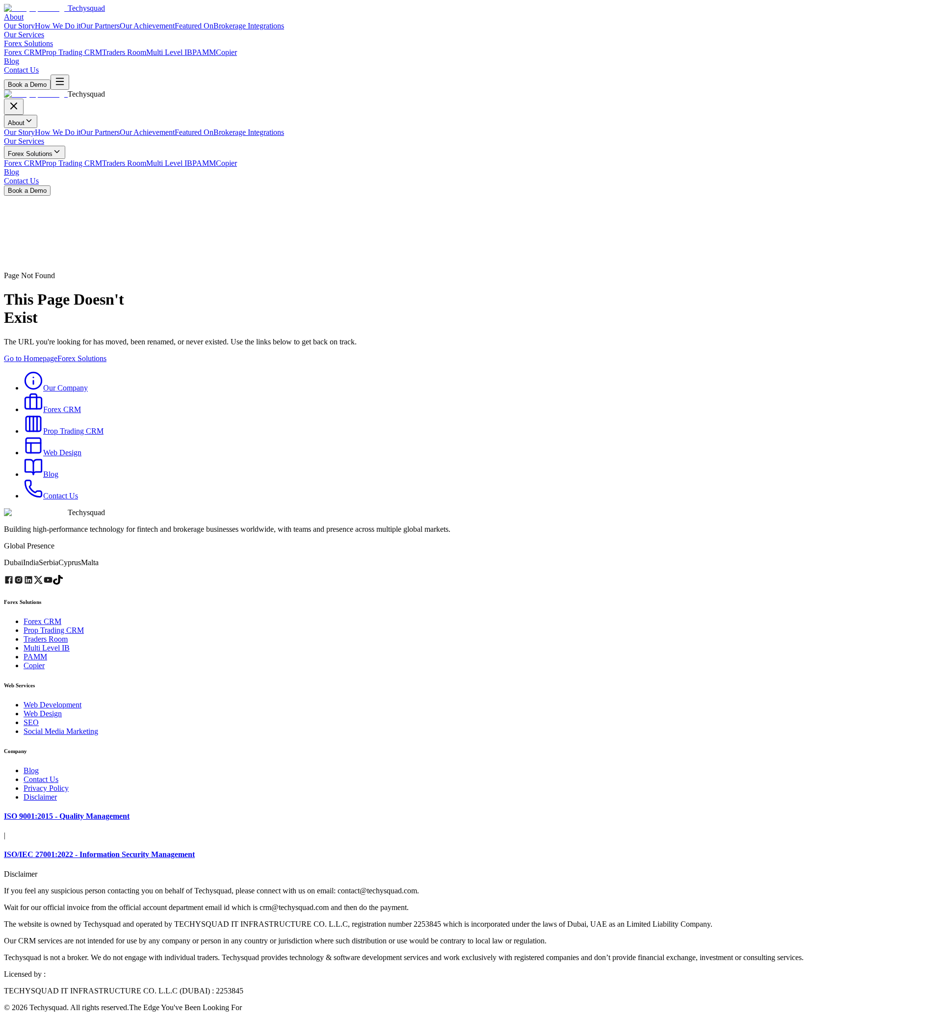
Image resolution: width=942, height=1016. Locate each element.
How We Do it (57, 26)
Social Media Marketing (61, 731)
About (14, 17)
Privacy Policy (46, 788)
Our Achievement (147, 26)
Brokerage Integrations (248, 26)
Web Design (43, 713)
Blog (11, 61)
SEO (31, 722)
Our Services (24, 34)
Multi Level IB (169, 52)
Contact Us (21, 70)
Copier (226, 52)
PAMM (204, 52)
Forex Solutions (28, 43)
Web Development (52, 705)
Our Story (19, 26)
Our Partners (100, 26)
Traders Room (124, 52)
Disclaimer (40, 797)
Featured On (194, 26)
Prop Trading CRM (72, 52)
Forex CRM (23, 52)
